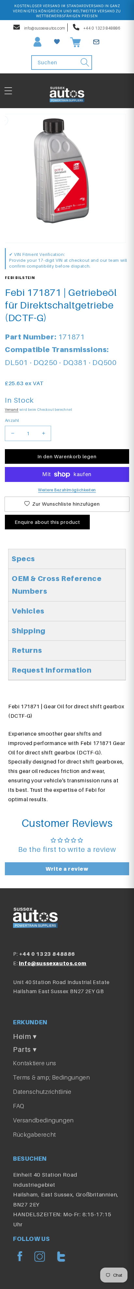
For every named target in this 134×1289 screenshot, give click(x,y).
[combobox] (61, 62)
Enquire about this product (47, 522)
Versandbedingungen (43, 1120)
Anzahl (12, 420)
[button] (8, 91)
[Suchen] (85, 62)
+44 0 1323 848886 (102, 28)
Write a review (67, 869)
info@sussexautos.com (44, 28)
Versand (12, 409)
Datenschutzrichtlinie (42, 1091)
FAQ (18, 1106)
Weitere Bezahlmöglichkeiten (67, 489)
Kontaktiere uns (34, 1063)
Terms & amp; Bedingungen (51, 1077)
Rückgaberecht (34, 1134)
